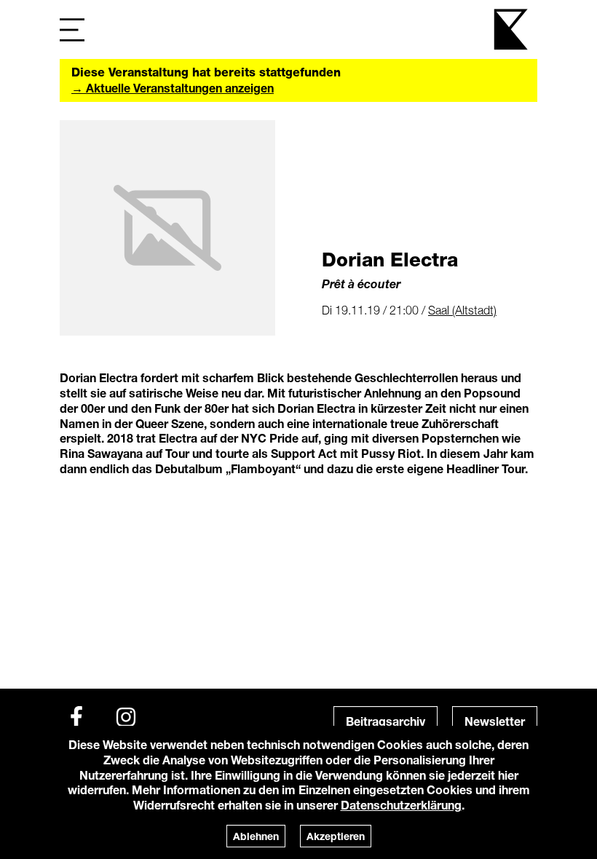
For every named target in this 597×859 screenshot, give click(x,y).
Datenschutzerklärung (401, 805)
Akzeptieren (336, 836)
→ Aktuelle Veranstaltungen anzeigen (172, 88)
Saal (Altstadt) (462, 310)
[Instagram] (126, 717)
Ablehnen (256, 836)
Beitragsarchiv (385, 721)
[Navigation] (72, 29)
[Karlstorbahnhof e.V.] (511, 29)
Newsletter (494, 721)
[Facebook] (76, 717)
